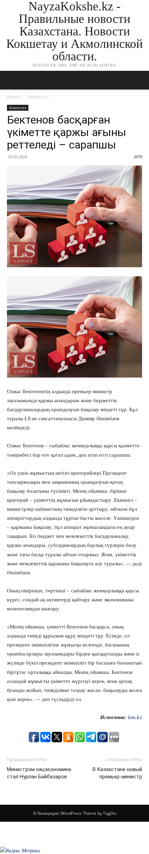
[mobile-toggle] (12, 80)
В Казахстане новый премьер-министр (117, 773)
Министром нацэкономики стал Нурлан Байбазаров (39, 773)
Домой (13, 97)
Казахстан (38, 97)
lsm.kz (135, 716)
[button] (139, 80)
